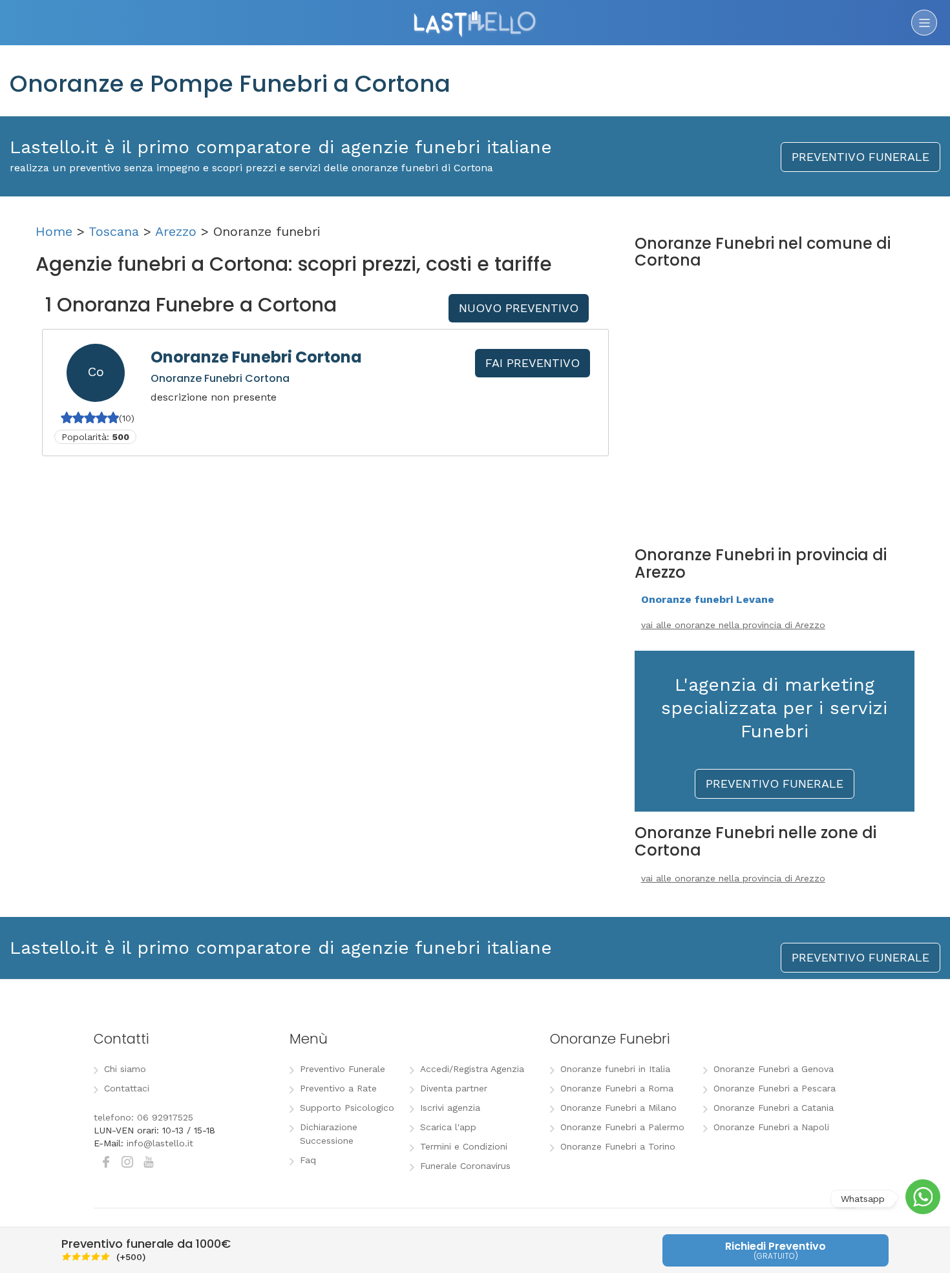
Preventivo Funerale (342, 1069)
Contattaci (126, 1088)
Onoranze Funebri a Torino (617, 1146)
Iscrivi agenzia (450, 1107)
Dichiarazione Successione (328, 1134)
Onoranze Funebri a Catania (773, 1107)
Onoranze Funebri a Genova (773, 1069)
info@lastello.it (160, 1143)
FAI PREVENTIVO (532, 363)
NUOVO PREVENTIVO (518, 308)
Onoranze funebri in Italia (615, 1069)
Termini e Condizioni (463, 1146)
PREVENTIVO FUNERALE (860, 156)
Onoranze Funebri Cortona (256, 357)
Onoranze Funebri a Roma (616, 1088)
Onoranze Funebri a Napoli (771, 1127)
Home (54, 231)
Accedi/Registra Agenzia (472, 1069)
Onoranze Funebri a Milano (618, 1107)
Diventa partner (453, 1088)
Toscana (114, 231)
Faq (308, 1160)
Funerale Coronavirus (465, 1166)
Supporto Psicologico (347, 1107)
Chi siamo (125, 1069)
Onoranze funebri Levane (707, 599)
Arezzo (175, 231)
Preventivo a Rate (338, 1088)
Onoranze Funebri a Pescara (774, 1088)
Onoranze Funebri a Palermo (622, 1127)
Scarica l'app (448, 1127)
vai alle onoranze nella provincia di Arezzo (733, 625)
